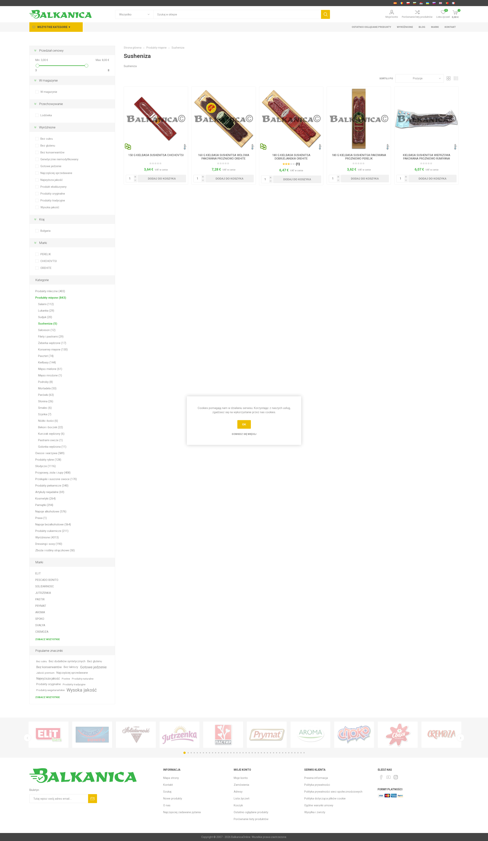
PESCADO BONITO (46, 580)
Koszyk (238, 805)
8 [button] (206, 752)
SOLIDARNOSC (44, 586)
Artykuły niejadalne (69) (49, 492)
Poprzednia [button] (27, 738)
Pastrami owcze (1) (50, 440)
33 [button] (282, 752)
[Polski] (408, 3)
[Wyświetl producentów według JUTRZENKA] (179, 735)
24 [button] (255, 752)
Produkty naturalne (82, 678)
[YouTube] (388, 777)
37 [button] (294, 752)
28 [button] (267, 752)
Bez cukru (46, 138)
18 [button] (237, 752)
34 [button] (285, 752)
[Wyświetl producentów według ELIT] (48, 735)
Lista (456, 78)
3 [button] (191, 752)
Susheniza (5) (47, 323)
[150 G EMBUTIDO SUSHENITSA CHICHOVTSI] (156, 119)
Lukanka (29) (46, 310)
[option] (48, 735)
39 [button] (301, 752)
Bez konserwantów (52, 152)
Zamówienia (241, 784)
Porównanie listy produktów (417, 16)
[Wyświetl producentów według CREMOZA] (441, 735)
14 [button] (224, 752)
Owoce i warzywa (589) (49, 453)
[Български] (415, 3)
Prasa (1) (41, 518)
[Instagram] (396, 777)
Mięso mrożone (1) (50, 375)
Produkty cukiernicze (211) (51, 531)
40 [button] (304, 752)
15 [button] (227, 752)
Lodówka (46, 115)
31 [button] (276, 752)
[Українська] (428, 3)
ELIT (38, 573)
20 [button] (243, 752)
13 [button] (221, 752)
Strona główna (132, 47)
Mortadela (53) (47, 388)
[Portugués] (447, 3)
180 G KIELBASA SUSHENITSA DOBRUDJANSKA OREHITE (291, 156)
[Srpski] (421, 3)
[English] (440, 3)
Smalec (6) (45, 408)
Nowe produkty (172, 798)
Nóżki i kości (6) (48, 421)
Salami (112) (46, 304)
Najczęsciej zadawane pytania (182, 812)
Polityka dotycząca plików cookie (325, 798)
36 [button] (291, 752)
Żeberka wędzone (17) (52, 343)
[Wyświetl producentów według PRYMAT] (267, 735)
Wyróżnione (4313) (47, 537)
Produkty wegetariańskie (50, 690)
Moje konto (391, 16)
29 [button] (270, 752)
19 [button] (240, 752)
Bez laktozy (71, 667)
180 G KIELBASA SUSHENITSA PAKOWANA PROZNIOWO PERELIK (359, 156)
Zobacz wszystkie (47, 639)
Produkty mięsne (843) (50, 297)
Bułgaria (45, 230)
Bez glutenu (47, 145)
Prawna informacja (316, 778)
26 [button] (261, 752)
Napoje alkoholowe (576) (50, 511)
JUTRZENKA (43, 593)
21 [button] (246, 752)
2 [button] (188, 752)
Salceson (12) (46, 330)
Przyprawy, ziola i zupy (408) (53, 472)
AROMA (40, 612)
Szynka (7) (44, 414)
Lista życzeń (241, 798)
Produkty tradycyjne (52, 200)
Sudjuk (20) (45, 317)
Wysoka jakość (49, 207)
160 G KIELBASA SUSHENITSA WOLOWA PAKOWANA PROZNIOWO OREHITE (223, 156)
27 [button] (264, 752)
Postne (66, 678)
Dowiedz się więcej (244, 433)
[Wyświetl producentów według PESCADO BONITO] (92, 735)
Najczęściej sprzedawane (56, 173)
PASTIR (40, 599)
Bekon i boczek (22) (50, 427)
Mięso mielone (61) (50, 369)
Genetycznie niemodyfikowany (59, 159)
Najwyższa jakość (51, 180)
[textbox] (237, 14)
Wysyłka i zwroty (314, 812)
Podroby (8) (45, 382)
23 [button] (252, 752)
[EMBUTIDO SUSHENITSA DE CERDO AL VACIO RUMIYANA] (426, 119)
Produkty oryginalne (52, 193)
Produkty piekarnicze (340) (51, 485)
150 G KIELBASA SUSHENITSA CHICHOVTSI (156, 155)
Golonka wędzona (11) (52, 446)
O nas (166, 805)
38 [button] (298, 752)
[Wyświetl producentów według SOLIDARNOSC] (136, 735)
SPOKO (39, 619)
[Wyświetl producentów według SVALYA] (398, 735)
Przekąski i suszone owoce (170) (56, 479)
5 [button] (197, 752)
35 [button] (288, 752)
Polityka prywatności (317, 784)
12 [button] (218, 752)
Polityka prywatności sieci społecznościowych (333, 791)
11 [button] (215, 752)
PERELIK (45, 254)
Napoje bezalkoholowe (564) (53, 524)
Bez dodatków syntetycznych (67, 661)
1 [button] (184, 753)
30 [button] (273, 752)
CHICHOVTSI (48, 261)
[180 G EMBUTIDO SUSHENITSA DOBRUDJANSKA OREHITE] (291, 119)
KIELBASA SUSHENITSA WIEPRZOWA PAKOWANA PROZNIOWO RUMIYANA (426, 156)
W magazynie (48, 92)
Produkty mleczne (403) (50, 291)
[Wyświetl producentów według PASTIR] (223, 735)
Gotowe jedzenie (50, 166)
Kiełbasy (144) (47, 362)
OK (244, 424)
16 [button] (230, 752)
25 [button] (258, 752)
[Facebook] (381, 777)
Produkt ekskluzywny (53, 186)
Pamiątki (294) (44, 505)
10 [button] (212, 752)
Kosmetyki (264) (45, 498)
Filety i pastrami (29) (50, 336)
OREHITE (45, 268)
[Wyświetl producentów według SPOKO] (354, 735)
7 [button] (203, 752)
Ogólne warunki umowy (318, 805)
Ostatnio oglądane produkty (251, 812)
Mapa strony (171, 778)
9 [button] (209, 752)
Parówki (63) (46, 395)
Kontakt (168, 784)
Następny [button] (460, 738)
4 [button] (194, 752)
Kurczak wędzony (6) (51, 433)
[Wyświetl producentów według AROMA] (310, 735)
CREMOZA (41, 631)
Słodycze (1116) (45, 466)
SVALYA (40, 625)
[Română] (402, 3)
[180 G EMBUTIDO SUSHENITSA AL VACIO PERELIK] (359, 119)
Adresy (238, 791)
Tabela (448, 78)
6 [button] (200, 752)
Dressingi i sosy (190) (48, 544)
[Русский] (434, 3)
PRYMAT (40, 606)
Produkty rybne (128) (48, 459)
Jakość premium (45, 672)
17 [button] (233, 752)
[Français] (453, 3)
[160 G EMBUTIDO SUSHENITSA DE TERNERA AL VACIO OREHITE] (223, 119)
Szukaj (167, 791)
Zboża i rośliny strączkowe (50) (55, 550)
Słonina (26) (45, 401)
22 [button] (249, 752)
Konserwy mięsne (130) (53, 349)
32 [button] (279, 752)
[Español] (395, 3)
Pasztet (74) (46, 356)
